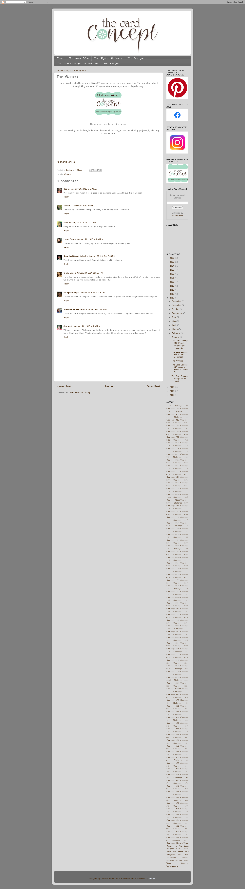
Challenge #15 (181, 526)
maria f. (67, 206)
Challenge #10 (172, 420)
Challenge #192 (172, 614)
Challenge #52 (172, 746)
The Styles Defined (108, 58)
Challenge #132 (172, 483)
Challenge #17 (181, 411)
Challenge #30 (181, 703)
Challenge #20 (172, 632)
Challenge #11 (172, 437)
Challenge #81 (172, 803)
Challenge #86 (180, 812)
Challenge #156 (172, 540)
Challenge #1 (181, 417)
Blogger (152, 878)
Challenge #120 (180, 457)
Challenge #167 (172, 563)
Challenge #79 (172, 797)
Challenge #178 (180, 583)
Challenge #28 (180, 697)
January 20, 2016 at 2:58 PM (102, 256)
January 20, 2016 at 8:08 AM (84, 189)
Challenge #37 (180, 714)
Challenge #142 (172, 511)
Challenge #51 (180, 743)
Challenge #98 (172, 837)
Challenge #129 (180, 474)
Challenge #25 (172, 694)
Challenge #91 (180, 823)
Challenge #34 (180, 709)
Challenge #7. (181, 777)
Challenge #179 (172, 586)
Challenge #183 (180, 594)
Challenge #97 (180, 835)
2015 (172, 387)
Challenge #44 (172, 729)
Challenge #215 (172, 660)
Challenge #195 (172, 620)
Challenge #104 (180, 428)
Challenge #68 (172, 774)
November (177, 305)
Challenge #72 (180, 783)
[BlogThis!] (92, 170)
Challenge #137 (180, 491)
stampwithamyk (71, 292)
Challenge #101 (180, 423)
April (174, 325)
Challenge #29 (172, 700)
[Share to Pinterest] (101, 170)
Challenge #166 (180, 560)
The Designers (137, 58)
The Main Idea (78, 58)
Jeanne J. (68, 326)
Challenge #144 (180, 514)
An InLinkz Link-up (66, 162)
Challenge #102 (172, 425)
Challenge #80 (180, 800)
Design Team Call (174, 846)
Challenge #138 (172, 494)
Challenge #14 (172, 506)
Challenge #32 (172, 414)
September (177, 313)
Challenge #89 (180, 817)
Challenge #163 (180, 554)
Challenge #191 (180, 611)
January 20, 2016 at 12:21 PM (82, 222)
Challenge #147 (180, 520)
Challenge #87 (172, 815)
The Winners (177, 361)
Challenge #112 (181, 440)
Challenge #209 (180, 646)
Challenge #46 (180, 732)
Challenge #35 (172, 712)
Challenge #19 (172, 609)
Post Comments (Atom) (79, 393)
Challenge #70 (172, 780)
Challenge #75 (180, 789)
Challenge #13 (172, 477)
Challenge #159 (172, 546)
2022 (172, 274)
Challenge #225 (172, 683)
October (176, 309)
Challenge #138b (180, 497)
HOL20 (185, 849)
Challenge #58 (172, 757)
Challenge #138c (173, 500)
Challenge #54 (180, 749)
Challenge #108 (180, 434)
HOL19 (178, 849)
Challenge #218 (172, 666)
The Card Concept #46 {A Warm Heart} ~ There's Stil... (180, 368)
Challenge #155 (180, 537)
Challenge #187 (172, 603)
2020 (172, 282)
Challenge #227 (180, 686)
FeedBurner (177, 216)
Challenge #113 (172, 443)
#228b (168, 405)
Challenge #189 (180, 606)
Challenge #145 (172, 517)
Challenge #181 (172, 591)
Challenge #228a (173, 689)
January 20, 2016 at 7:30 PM (92, 292)
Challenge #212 (172, 654)
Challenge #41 (172, 723)
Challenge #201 (180, 634)
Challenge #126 (180, 468)
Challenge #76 (172, 792)
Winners (67, 174)
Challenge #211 (181, 651)
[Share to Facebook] (98, 170)
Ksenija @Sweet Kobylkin (76, 256)
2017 (172, 294)
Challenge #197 (180, 623)
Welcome (184, 863)
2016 (172, 298)
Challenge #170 (172, 568)
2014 (172, 391)
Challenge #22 (181, 669)
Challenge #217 (180, 663)
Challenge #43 (180, 726)
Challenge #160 (180, 548)
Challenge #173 (172, 574)
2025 (172, 262)
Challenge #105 (172, 431)
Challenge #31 (172, 706)
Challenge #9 (172, 820)
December (177, 301)
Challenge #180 (180, 588)
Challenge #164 (172, 557)
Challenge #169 (180, 566)
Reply (66, 197)
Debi (66, 222)
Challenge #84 (172, 809)
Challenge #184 (172, 597)
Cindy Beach (70, 273)
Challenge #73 (172, 786)
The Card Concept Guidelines (77, 63)
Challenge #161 (172, 551)
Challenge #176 (172, 580)
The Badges (111, 63)
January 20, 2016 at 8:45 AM (84, 206)
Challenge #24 (180, 692)
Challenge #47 (172, 734)
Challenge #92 (172, 826)
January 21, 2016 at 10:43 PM (93, 309)
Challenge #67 (180, 772)
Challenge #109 (172, 408)
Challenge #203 (172, 637)
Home (60, 58)
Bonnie (67, 189)
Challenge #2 (181, 629)
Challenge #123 (180, 463)
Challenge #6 (181, 760)
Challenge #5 (172, 740)
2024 (172, 266)
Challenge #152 (180, 531)
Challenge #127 (172, 471)
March (175, 329)
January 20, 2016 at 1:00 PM (90, 239)
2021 (172, 278)
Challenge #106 (181, 405)
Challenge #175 (180, 577)
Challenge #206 (172, 643)
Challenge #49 (180, 737)
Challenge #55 (172, 752)
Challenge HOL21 (180, 840)
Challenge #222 (180, 674)
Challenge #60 (172, 763)
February (176, 333)
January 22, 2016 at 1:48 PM (87, 326)
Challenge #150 (172, 528)
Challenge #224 (181, 680)
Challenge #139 (181, 503)
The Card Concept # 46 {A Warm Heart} (180, 378)
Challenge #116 (172, 448)
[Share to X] (95, 170)
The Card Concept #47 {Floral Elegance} (180, 354)
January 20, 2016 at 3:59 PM (90, 273)
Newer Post (64, 386)
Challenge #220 (172, 671)
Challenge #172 (180, 571)
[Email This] (90, 170)
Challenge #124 (172, 466)
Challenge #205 (180, 640)
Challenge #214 (180, 657)
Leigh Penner (70, 239)
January (176, 337)
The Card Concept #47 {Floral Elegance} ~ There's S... (180, 344)
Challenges (171, 843)
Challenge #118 (180, 451)
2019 (172, 286)
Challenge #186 (180, 600)
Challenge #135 (172, 488)
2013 (172, 395)
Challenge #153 (172, 534)
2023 (172, 270)
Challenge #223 (172, 677)
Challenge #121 (172, 460)
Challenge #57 (180, 754)
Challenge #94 (180, 829)
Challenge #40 (180, 720)
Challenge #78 (180, 795)
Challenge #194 (180, 617)
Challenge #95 (172, 832)
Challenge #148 (172, 523)
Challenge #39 (172, 717)
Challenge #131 (180, 480)
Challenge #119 (172, 454)
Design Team (182, 843)
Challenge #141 (180, 508)
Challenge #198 (172, 626)
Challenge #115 (180, 445)
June (174, 317)
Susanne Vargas (71, 309)
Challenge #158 (180, 543)
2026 (172, 258)
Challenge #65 (172, 769)
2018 (172, 290)
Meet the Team (174, 852)
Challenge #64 (180, 766)
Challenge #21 (172, 649)
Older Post (153, 386)
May (174, 321)
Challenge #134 (180, 486)
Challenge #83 (180, 806)
